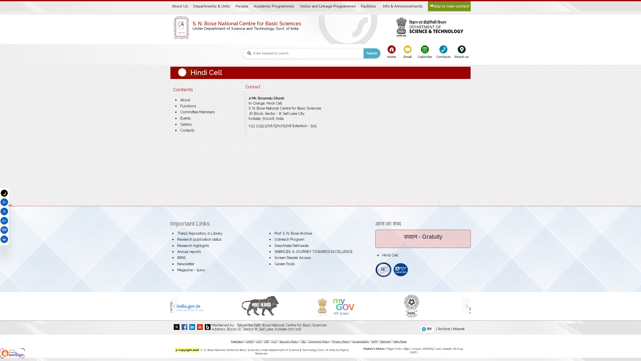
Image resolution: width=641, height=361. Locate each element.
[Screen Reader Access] (4, 239)
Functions (188, 106)
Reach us (462, 57)
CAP (259, 341)
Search (372, 53)
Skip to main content (451, 6)
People (242, 6)
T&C (303, 341)
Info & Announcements (403, 6)
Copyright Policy (319, 341)
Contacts (443, 57)
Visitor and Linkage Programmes (328, 6)
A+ (4, 221)
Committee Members (197, 112)
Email (408, 57)
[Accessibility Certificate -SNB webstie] (401, 276)
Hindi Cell (390, 255)
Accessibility (360, 341)
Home (391, 57)
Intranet (458, 329)
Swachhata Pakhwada (291, 246)
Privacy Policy (341, 341)
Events (185, 118)
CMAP (250, 341)
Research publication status (199, 239)
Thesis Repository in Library (200, 233)
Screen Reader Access (292, 258)
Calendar (425, 57)
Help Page (400, 341)
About (185, 100)
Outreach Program (289, 239)
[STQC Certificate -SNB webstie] (383, 276)
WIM (374, 341)
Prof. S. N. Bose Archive (293, 233)
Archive (444, 329)
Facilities (368, 6)
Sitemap (385, 341)
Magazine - (191, 270)
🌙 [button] (4, 193)
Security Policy (289, 341)
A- (4, 202)
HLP (274, 341)
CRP (266, 341)
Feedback (237, 341)
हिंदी (4, 230)
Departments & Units (211, 6)
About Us (180, 6)
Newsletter (186, 264)
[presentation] (174, 305)
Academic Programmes (274, 6)
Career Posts (284, 264)
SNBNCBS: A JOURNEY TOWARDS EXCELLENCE (313, 252)
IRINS (181, 258)
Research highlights (193, 246)
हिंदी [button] (429, 329)
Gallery (186, 124)
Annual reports (189, 252)
